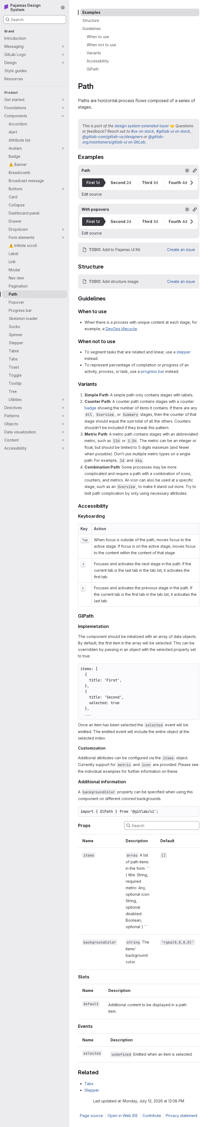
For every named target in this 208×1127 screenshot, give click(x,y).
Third (150, 182)
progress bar (152, 371)
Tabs (88, 1083)
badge (90, 408)
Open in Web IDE (123, 1115)
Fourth (178, 182)
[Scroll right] (191, 183)
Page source (91, 1115)
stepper (184, 352)
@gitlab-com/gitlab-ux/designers (112, 136)
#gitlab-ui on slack (173, 131)
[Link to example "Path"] (194, 170)
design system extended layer (142, 125)
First (93, 182)
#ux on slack (142, 131)
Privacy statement (181, 1115)
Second (120, 182)
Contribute (151, 1115)
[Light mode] (62, 7)
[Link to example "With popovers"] (194, 209)
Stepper (91, 1090)
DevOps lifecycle (121, 328)
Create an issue (181, 249)
